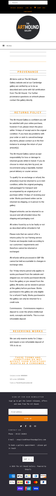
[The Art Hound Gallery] (28, 27)
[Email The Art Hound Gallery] (35, 426)
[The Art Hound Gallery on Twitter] (21, 426)
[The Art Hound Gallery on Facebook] (25, 426)
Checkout (28, 11)
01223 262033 (17, 8)
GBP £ (27, 459)
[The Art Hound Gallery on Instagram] (30, 426)
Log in (29, 8)
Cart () (40, 8)
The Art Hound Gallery (25, 466)
